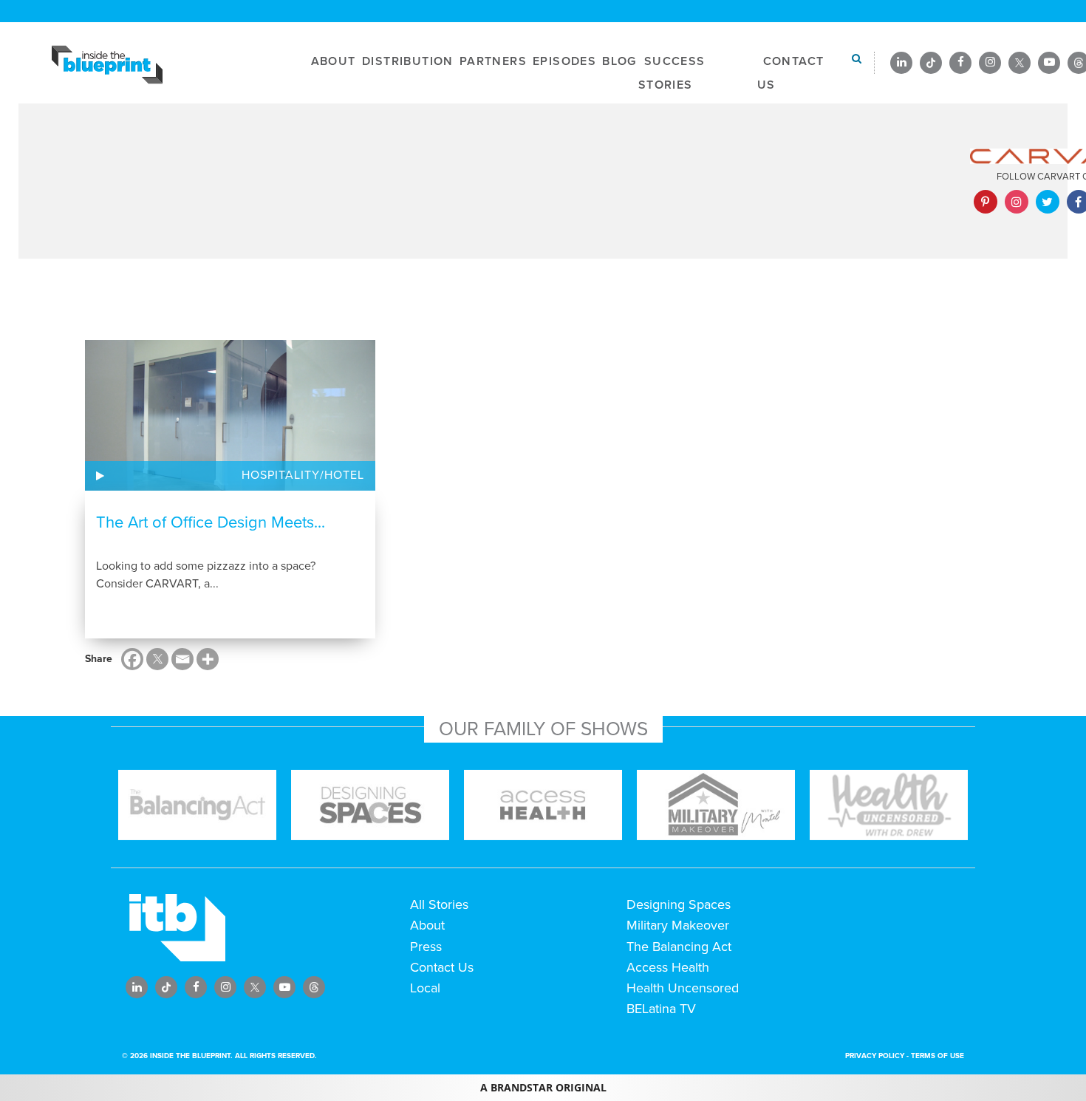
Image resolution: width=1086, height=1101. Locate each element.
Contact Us (442, 967)
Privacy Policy (874, 1055)
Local (425, 988)
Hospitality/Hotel (303, 475)
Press (426, 946)
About (427, 925)
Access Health (667, 967)
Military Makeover (677, 925)
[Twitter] (157, 659)
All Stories (439, 904)
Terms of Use (937, 1055)
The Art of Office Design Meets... (210, 522)
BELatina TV (661, 1009)
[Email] (182, 659)
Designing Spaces (678, 904)
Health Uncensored (682, 988)
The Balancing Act (678, 946)
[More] (208, 659)
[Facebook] (132, 659)
